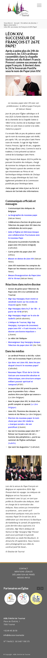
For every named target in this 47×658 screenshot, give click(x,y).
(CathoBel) (12, 368)
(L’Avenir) (12, 334)
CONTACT (23, 568)
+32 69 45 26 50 (10, 630)
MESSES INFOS (23, 577)
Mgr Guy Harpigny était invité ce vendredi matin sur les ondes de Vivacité (23, 302)
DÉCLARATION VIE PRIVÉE (23, 574)
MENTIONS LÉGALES (23, 571)
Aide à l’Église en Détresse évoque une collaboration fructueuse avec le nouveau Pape (24, 235)
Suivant (36, 467)
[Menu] (39, 5)
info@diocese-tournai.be (14, 635)
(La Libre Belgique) (24, 404)
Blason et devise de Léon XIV (21, 258)
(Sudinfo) (24, 437)
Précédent (11, 467)
